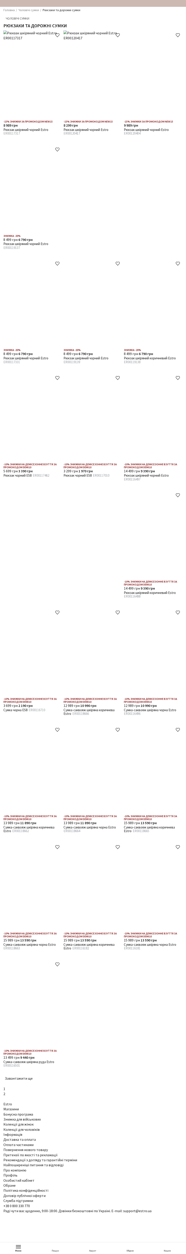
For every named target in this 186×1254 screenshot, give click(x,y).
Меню (18, 1250)
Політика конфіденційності (25, 1190)
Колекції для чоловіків (21, 1129)
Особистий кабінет (18, 1180)
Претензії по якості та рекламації (30, 1155)
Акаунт (92, 1250)
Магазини (11, 1109)
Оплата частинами (18, 1144)
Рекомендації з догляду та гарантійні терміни (40, 1160)
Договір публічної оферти (24, 1195)
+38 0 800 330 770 (16, 1206)
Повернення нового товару (25, 1149)
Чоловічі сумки (17, 18)
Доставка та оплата (19, 1139)
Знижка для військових (22, 1119)
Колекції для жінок (18, 1124)
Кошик (167, 1250)
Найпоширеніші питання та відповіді (33, 1165)
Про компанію (14, 1170)
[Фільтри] (180, 25)
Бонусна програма (18, 1114)
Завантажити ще (19, 1078)
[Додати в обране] (57, 35)
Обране (130, 1250)
